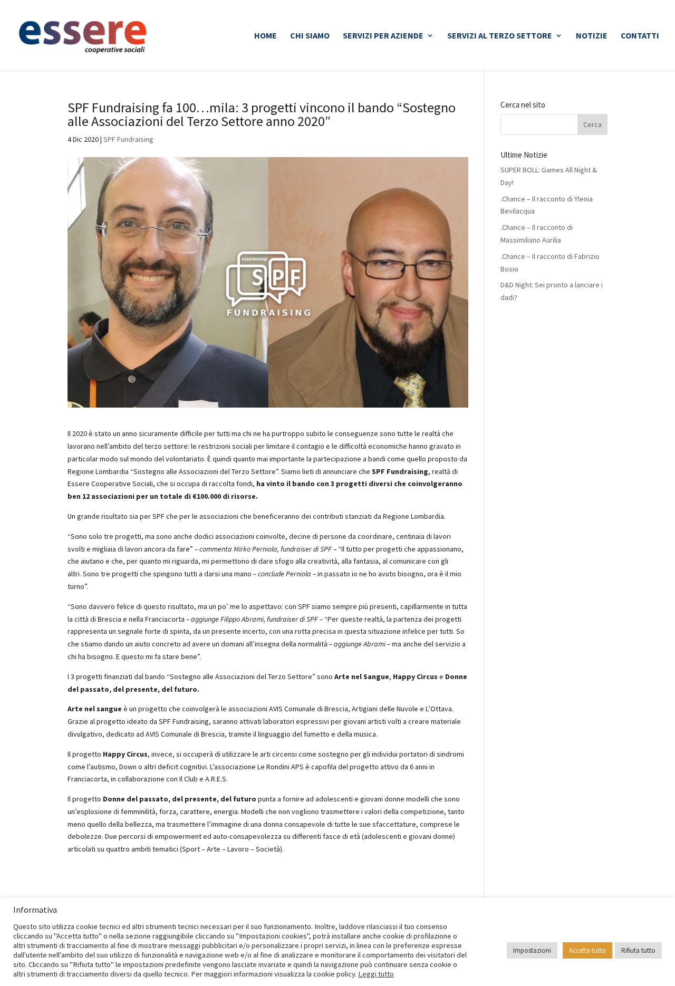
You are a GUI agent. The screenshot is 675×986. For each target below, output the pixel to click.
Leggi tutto (376, 974)
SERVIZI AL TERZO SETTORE (499, 36)
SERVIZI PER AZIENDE (383, 36)
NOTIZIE (592, 36)
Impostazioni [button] (532, 950)
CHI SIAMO (310, 36)
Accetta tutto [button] (587, 950)
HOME (265, 36)
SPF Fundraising (128, 139)
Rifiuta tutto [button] (638, 950)
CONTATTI (640, 36)
